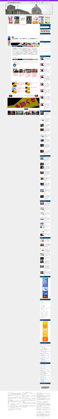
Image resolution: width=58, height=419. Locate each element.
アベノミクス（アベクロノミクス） (45, 303)
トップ (28, 2)
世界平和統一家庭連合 (43, 316)
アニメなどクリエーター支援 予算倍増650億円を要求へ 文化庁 (45, 346)
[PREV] (41, 43)
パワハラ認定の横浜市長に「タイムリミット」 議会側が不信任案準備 (44, 348)
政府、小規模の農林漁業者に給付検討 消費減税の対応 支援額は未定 (45, 374)
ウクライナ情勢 (43, 311)
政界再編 (42, 302)
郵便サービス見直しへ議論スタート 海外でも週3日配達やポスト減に (45, 377)
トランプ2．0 (48, 307)
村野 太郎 (18, 63)
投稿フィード (42, 36)
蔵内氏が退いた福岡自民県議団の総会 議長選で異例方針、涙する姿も (45, 350)
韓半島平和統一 (43, 307)
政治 (30, 2)
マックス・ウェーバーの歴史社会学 (47, 0)
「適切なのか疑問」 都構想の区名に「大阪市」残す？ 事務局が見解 (45, 352)
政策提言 (39, 2)
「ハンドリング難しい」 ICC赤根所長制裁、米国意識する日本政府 (45, 357)
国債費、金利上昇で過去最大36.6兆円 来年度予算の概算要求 (45, 379)
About (49, 2)
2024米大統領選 (43, 306)
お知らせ (47, 2)
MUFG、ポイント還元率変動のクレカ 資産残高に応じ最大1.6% (45, 368)
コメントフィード (42, 38)
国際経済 (32, 2)
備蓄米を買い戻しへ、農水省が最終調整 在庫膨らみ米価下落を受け (45, 353)
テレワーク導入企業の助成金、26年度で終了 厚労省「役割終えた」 (45, 376)
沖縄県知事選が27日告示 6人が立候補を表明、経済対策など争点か (45, 355)
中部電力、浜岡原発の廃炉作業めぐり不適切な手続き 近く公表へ (45, 364)
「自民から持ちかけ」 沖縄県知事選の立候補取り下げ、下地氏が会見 (45, 344)
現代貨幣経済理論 (41, 0)
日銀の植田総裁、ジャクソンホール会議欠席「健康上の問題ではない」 (45, 381)
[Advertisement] (23, 30)
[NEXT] (49, 43)
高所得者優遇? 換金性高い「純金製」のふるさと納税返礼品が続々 (45, 359)
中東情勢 (46, 315)
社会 (34, 2)
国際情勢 (37, 2)
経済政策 (42, 315)
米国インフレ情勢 (43, 310)
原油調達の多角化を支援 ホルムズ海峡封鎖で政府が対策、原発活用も (45, 372)
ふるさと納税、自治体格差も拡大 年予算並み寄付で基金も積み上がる (45, 361)
